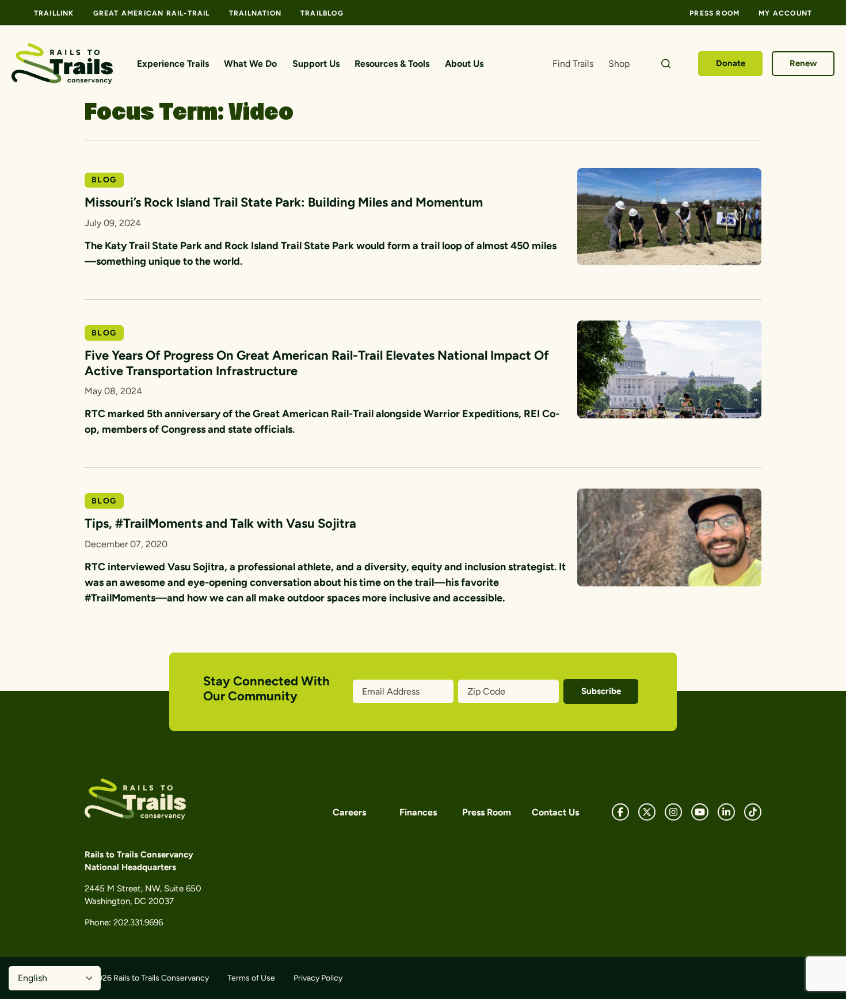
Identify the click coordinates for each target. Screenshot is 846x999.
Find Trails (572, 63)
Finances (418, 812)
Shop (619, 63)
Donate (730, 63)
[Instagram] (673, 812)
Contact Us (555, 812)
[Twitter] (647, 812)
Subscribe (601, 691)
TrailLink (54, 13)
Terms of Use (251, 978)
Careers (349, 812)
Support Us (316, 63)
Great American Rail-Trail (151, 13)
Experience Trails (173, 63)
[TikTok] (752, 812)
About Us (464, 63)
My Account (785, 13)
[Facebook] (620, 812)
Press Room (714, 13)
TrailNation (255, 13)
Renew (803, 63)
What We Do (250, 63)
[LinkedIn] (726, 812)
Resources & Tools (392, 63)
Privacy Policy (318, 978)
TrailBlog (322, 13)
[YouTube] (699, 812)
